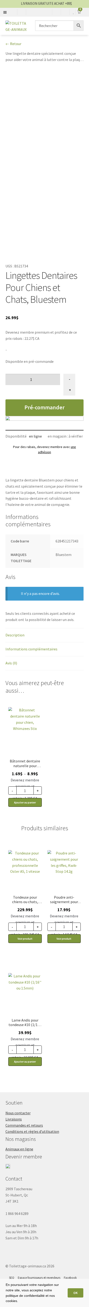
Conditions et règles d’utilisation (32, 1131)
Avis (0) (11, 663)
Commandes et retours (24, 1125)
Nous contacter (18, 1113)
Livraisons (13, 1119)
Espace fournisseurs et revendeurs (39, 1278)
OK (75, 1293)
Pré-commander (44, 407)
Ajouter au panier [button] (25, 1061)
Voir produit (25, 938)
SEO (11, 1278)
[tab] (44, 635)
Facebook (70, 1278)
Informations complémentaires (31, 649)
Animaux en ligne (19, 1149)
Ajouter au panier (25, 802)
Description (14, 635)
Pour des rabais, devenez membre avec (44, 449)
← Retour (13, 43)
